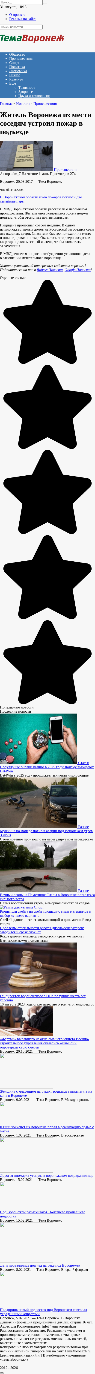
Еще (12, 83)
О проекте (17, 15)
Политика (17, 67)
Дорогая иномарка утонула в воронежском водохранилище (46, 1175)
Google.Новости (78, 270)
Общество (17, 54)
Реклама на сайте (22, 19)
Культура (16, 79)
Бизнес (14, 75)
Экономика (18, 71)
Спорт (14, 63)
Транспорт (26, 87)
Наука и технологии (34, 96)
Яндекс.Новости (50, 270)
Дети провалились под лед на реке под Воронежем (40, 1265)
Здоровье (25, 92)
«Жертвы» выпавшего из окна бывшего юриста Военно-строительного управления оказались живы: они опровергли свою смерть (44, 1043)
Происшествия (21, 58)
